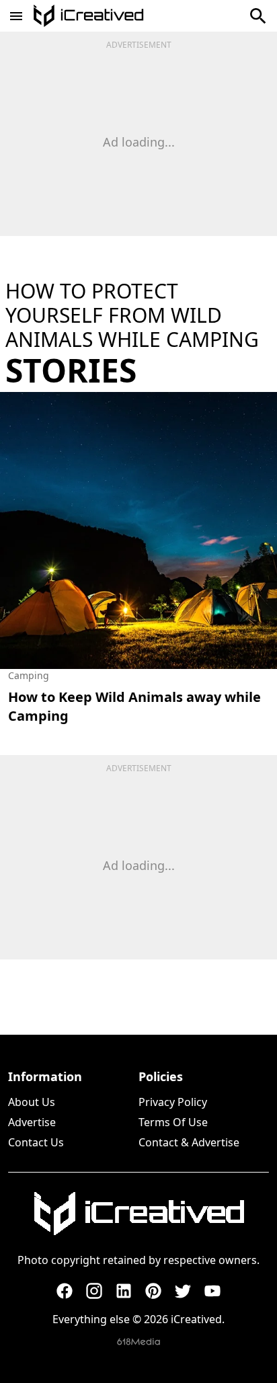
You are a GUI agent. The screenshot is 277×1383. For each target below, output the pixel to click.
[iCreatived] (138, 1213)
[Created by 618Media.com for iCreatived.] (138, 1341)
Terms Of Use (173, 1122)
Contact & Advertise (188, 1142)
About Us (31, 1102)
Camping (28, 675)
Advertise (32, 1122)
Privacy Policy (172, 1102)
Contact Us (36, 1142)
